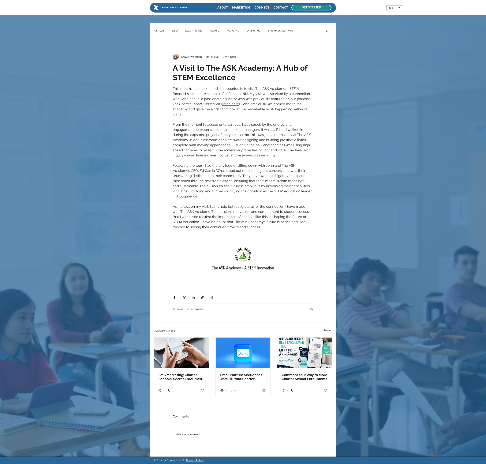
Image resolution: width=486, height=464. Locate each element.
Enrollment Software (280, 30)
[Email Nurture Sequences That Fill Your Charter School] (243, 353)
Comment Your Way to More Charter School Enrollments (304, 377)
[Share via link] (202, 297)
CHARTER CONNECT (175, 7)
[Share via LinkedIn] (193, 297)
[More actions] (311, 56)
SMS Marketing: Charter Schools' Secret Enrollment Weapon (181, 377)
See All (327, 330)
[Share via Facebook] (174, 297)
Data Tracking (194, 30)
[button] (327, 30)
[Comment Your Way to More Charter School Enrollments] (304, 353)
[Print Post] (212, 297)
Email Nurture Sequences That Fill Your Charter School (241, 377)
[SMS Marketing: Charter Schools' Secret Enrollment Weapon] (181, 353)
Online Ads (253, 30)
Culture (214, 30)
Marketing (233, 30)
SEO (175, 30)
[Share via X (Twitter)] (184, 297)
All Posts (159, 30)
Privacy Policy (195, 460)
